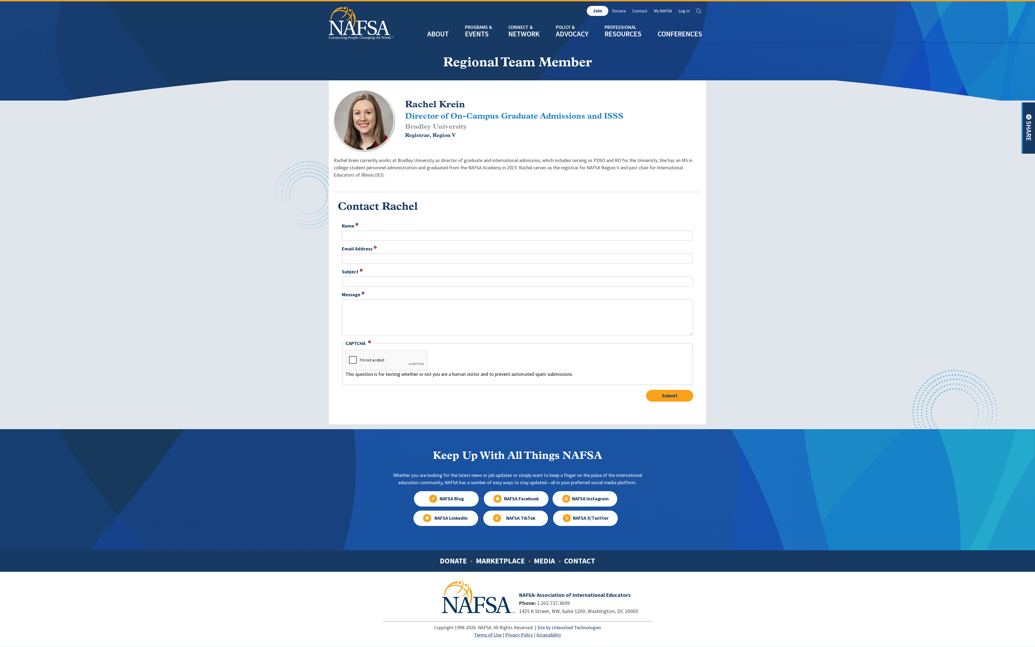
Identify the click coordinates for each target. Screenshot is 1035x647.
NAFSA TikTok (521, 518)
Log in (684, 11)
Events (477, 34)
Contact (639, 11)
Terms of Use (488, 635)
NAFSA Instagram (590, 498)
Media (544, 561)
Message (351, 294)
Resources (623, 34)
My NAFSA (663, 11)
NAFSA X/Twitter (591, 518)
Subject (350, 272)
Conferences (680, 34)
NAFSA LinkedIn (451, 518)
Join (597, 11)
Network (524, 34)
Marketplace (500, 561)
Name (348, 226)
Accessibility (548, 635)
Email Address (357, 249)
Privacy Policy (519, 635)
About (438, 34)
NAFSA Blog (452, 498)
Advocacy (572, 34)
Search (699, 11)
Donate (619, 11)
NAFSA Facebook (521, 498)
